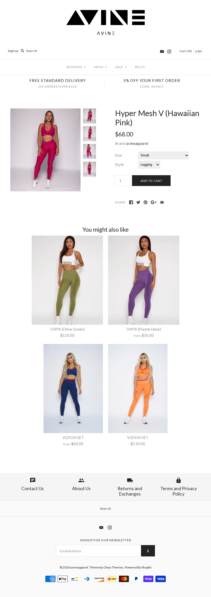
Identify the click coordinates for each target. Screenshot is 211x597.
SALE (121, 67)
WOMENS (76, 67)
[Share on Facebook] (131, 202)
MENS (100, 67)
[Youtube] (162, 51)
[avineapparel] (105, 8)
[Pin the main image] (145, 202)
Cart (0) (186, 51)
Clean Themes (113, 567)
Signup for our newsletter (105, 540)
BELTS (140, 67)
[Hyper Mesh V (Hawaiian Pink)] (45, 111)
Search (105, 508)
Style (119, 164)
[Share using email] (162, 202)
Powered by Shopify (138, 567)
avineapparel (137, 143)
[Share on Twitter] (138, 202)
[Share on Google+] (154, 202)
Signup (13, 51)
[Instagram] (169, 51)
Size (118, 155)
